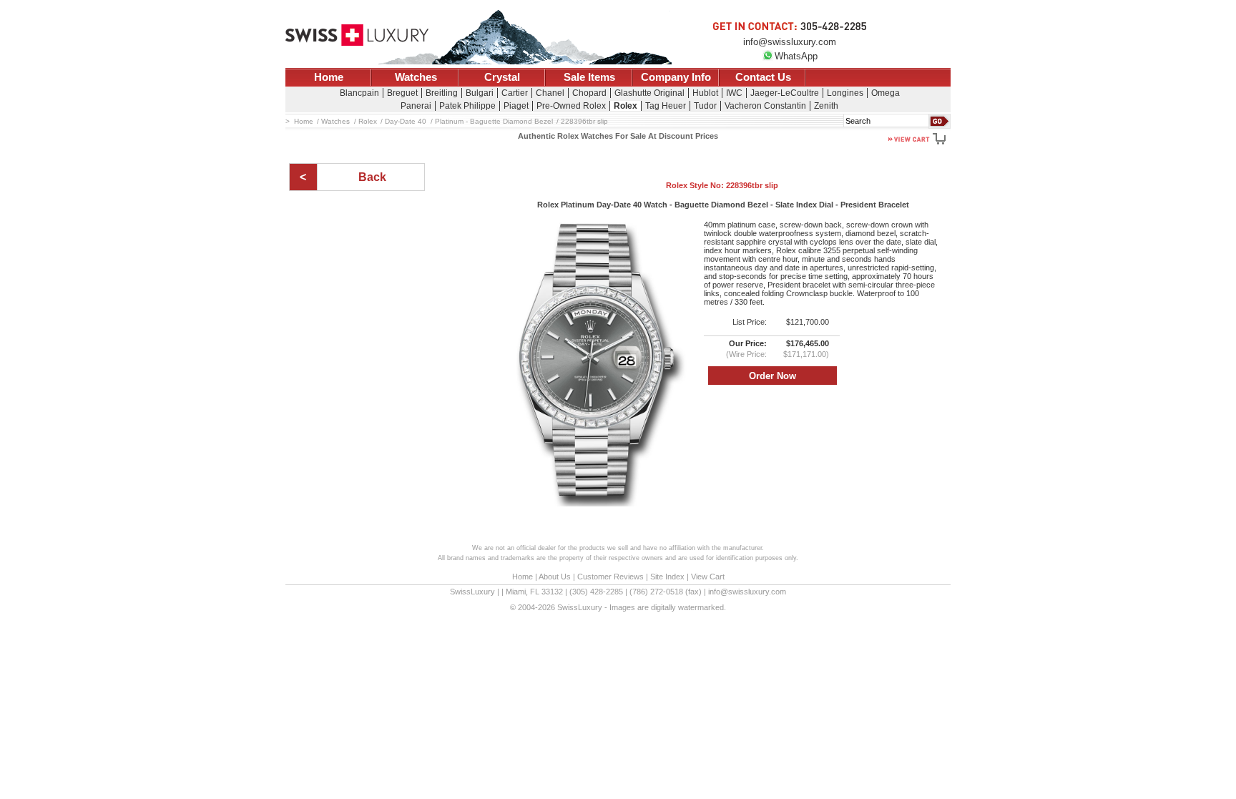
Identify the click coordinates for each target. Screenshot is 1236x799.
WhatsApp (796, 56)
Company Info (676, 77)
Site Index (667, 576)
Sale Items (589, 77)
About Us (555, 576)
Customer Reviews (610, 576)
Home (328, 77)
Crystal (502, 77)
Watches (416, 77)
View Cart (708, 576)
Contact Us (763, 77)
